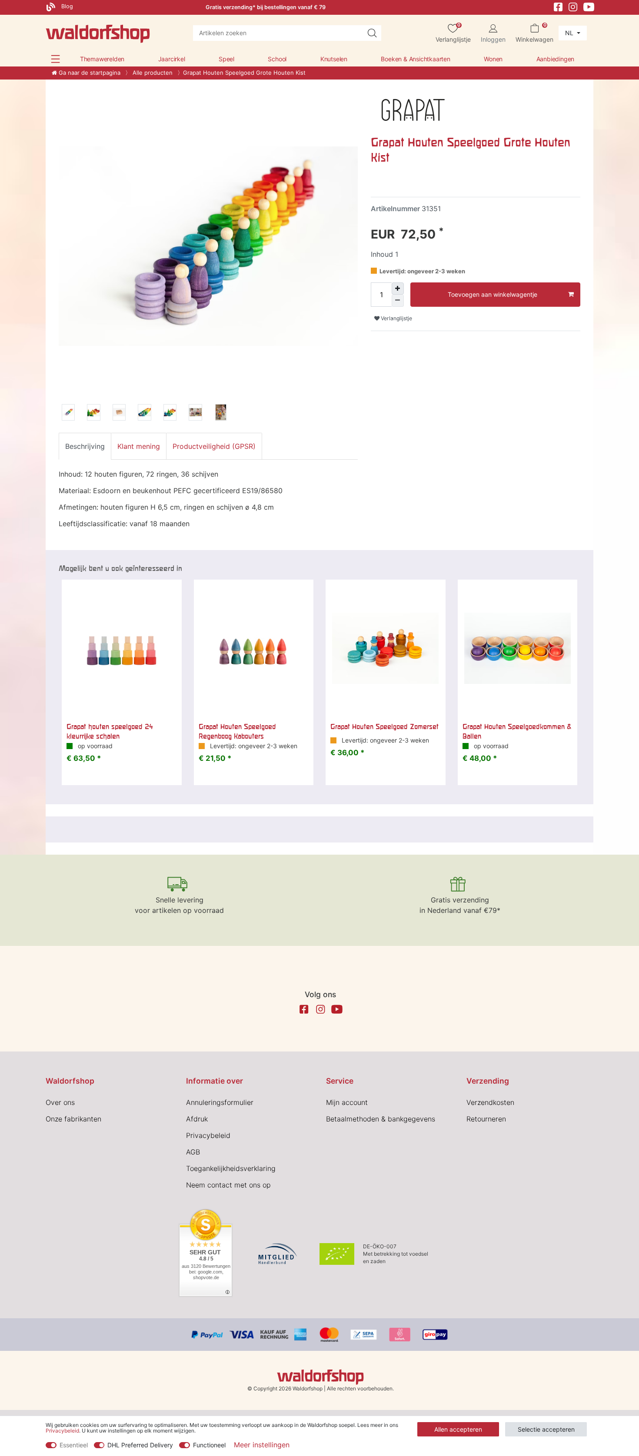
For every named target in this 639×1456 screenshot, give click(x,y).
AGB (193, 1152)
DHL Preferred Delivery (140, 1445)
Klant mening (138, 446)
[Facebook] (558, 6)
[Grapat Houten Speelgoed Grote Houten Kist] (68, 413)
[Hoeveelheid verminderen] (398, 301)
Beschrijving (85, 446)
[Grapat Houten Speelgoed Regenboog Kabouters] (253, 648)
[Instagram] (573, 6)
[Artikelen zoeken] (372, 33)
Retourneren (486, 1118)
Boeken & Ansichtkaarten (415, 59)
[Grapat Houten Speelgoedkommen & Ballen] (517, 648)
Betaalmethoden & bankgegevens (380, 1118)
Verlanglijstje (395, 318)
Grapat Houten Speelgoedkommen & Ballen (517, 731)
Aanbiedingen (555, 59)
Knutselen (333, 59)
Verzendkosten (490, 1102)
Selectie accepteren (546, 1429)
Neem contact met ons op (228, 1185)
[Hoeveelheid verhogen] (398, 288)
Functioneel (209, 1445)
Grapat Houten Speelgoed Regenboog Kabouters (237, 731)
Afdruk (197, 1118)
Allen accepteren (458, 1429)
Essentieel (74, 1445)
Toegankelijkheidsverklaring (231, 1168)
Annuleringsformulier (219, 1102)
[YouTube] (589, 6)
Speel (226, 59)
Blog (66, 6)
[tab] (85, 446)
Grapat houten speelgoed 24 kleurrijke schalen (110, 731)
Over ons (60, 1102)
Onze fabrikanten (73, 1118)
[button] (55, 58)
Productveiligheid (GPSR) (214, 446)
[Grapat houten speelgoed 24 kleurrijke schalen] (121, 648)
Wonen (493, 59)
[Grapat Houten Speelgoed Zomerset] (385, 648)
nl (570, 32)
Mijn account (347, 1102)
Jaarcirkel (171, 59)
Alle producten (152, 72)
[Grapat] (413, 109)
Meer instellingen (262, 1444)
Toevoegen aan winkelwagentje (492, 294)
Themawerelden (102, 59)
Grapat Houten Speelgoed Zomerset (384, 726)
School (277, 59)
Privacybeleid (208, 1135)
